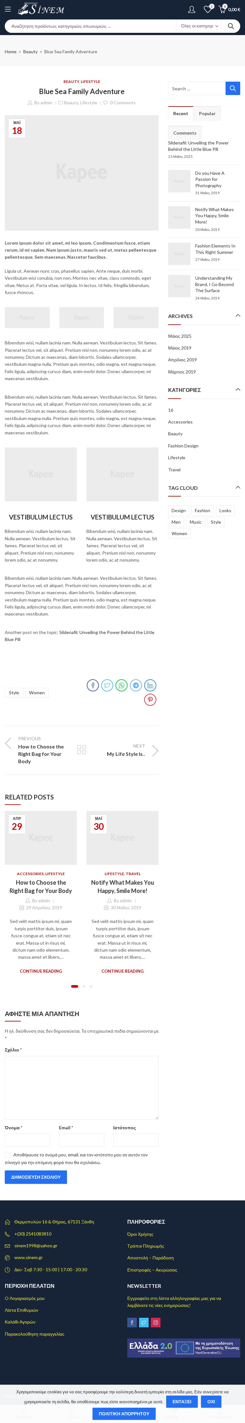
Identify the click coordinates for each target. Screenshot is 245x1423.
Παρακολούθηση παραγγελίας (34, 1334)
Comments (185, 133)
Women (37, 692)
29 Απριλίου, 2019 (44, 907)
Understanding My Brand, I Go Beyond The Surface (214, 284)
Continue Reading (41, 971)
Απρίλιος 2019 (182, 359)
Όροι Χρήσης (140, 1234)
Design (179, 510)
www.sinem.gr (28, 1257)
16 (170, 410)
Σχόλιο (13, 1049)
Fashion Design (183, 445)
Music (196, 522)
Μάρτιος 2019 (182, 371)
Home (11, 51)
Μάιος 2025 (179, 336)
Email (66, 1127)
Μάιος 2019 (179, 347)
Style (14, 692)
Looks (225, 510)
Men (176, 522)
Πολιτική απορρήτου (124, 1413)
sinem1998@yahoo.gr (35, 1245)
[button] (74, 986)
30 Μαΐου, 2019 (126, 907)
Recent (180, 113)
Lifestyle (90, 81)
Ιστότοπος (124, 1127)
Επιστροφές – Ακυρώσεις (152, 1269)
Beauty (30, 51)
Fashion (202, 510)
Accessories (30, 873)
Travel (133, 873)
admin (46, 102)
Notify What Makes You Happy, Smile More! (214, 216)
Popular (207, 113)
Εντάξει (182, 1401)
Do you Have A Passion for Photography (210, 179)
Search (231, 26)
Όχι (211, 1401)
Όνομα (13, 1127)
